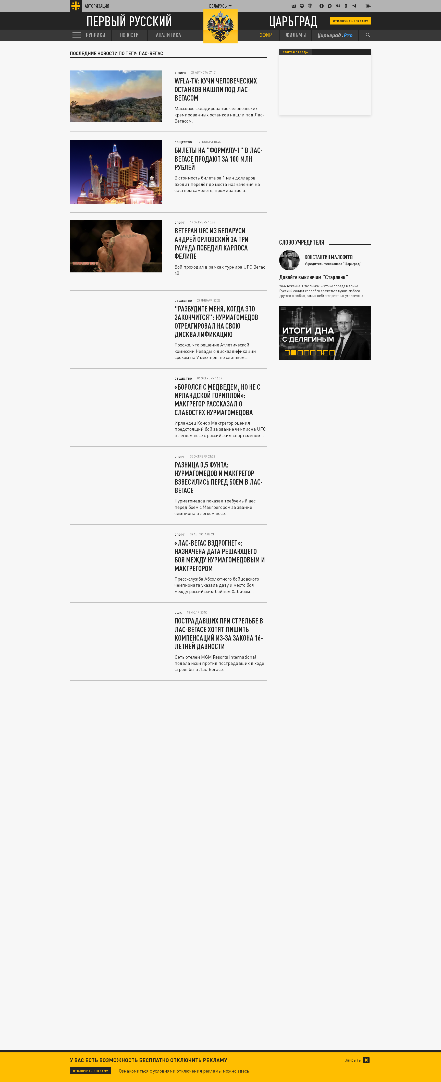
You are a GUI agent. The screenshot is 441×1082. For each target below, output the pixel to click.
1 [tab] (288, 353)
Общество (183, 142)
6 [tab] (320, 353)
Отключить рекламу (350, 21)
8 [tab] (333, 353)
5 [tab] (314, 353)
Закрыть (353, 1060)
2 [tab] (295, 353)
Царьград (293, 21)
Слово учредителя (301, 242)
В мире (180, 72)
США (178, 612)
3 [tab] (301, 353)
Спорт (180, 222)
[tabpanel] (325, 333)
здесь (243, 1071)
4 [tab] (308, 353)
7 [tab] (327, 353)
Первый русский (129, 21)
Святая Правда (295, 52)
